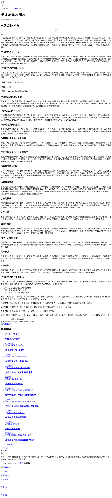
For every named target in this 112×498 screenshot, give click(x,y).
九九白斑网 (18, 463)
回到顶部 (4, 450)
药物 (16, 8)
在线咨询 (4, 448)
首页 (11, 8)
